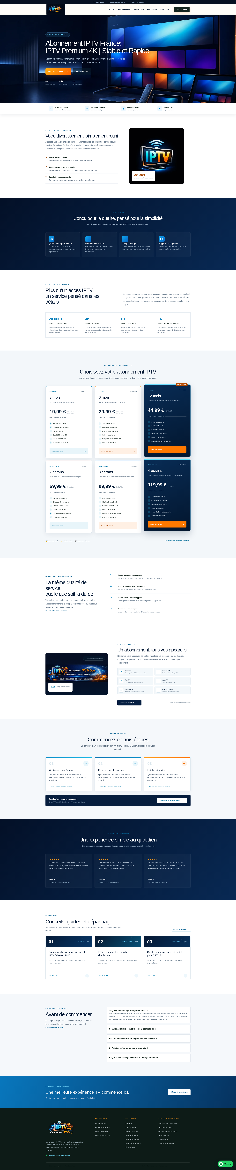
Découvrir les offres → (179, 1092)
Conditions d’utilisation (166, 1143)
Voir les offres (182, 9)
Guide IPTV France (131, 1135)
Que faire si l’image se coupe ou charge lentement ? (135, 1058)
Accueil (112, 9)
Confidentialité (163, 1139)
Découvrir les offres (58, 71)
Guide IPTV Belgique (132, 1139)
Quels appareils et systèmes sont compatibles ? (133, 1029)
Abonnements (124, 9)
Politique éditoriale (131, 1131)
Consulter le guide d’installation (172, 800)
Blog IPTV (128, 1123)
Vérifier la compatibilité (129, 703)
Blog (162, 9)
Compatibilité (138, 9)
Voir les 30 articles (181, 929)
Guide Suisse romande (133, 1143)
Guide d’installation (101, 1131)
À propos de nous (131, 1127)
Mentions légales (164, 1135)
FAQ (168, 9)
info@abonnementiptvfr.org (167, 1131)
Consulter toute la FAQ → (55, 1027)
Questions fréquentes (102, 1135)
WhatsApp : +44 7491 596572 (168, 1123)
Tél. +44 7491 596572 (165, 1127)
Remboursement (152, 1166)
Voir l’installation (81, 71)
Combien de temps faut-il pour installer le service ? (135, 1038)
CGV (143, 1166)
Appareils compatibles (102, 1127)
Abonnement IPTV (101, 1123)
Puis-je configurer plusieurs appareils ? (129, 1048)
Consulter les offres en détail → (57, 611)
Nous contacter (130, 1147)
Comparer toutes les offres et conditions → (178, 540)
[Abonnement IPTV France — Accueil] (55, 9)
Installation (152, 9)
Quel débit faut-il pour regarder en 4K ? (129, 1011)
